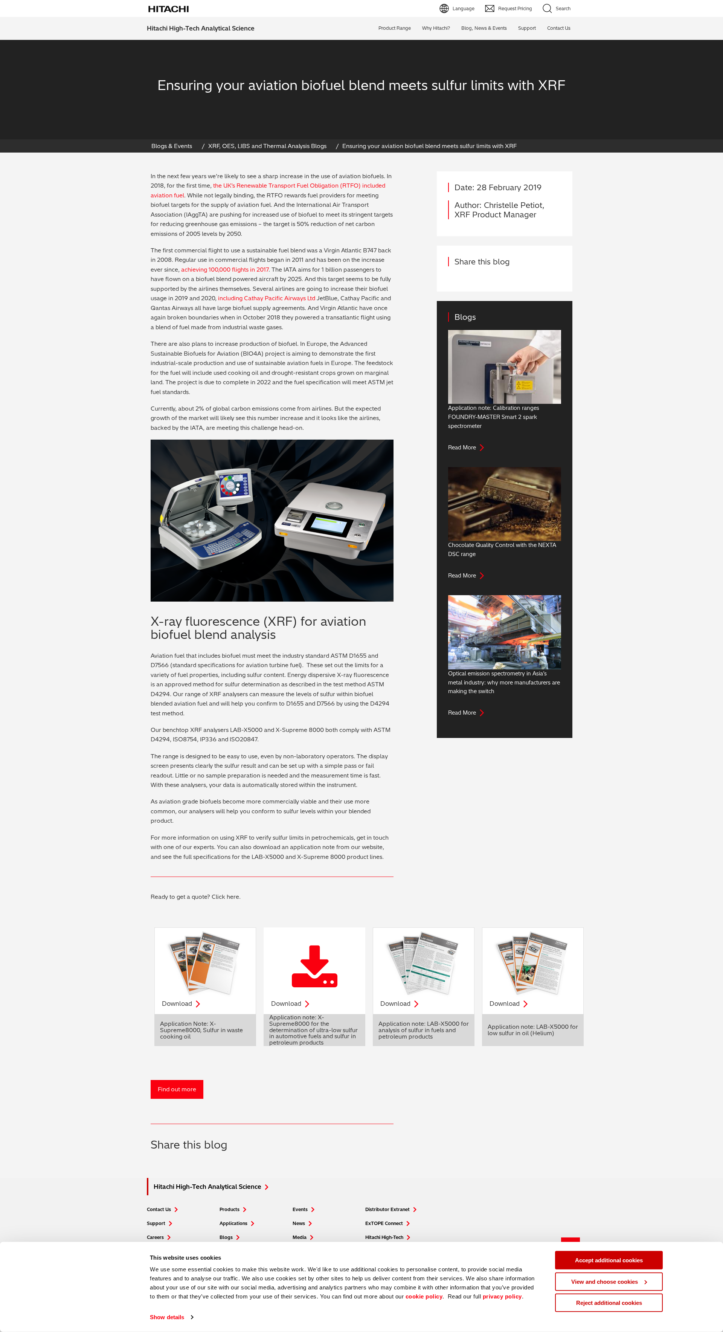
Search (563, 8)
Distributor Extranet (387, 1209)
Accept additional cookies (609, 1260)
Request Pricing (515, 8)
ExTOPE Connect (384, 1223)
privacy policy (502, 1296)
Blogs (226, 1237)
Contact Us (159, 1209)
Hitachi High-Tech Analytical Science (201, 28)
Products (229, 1209)
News (299, 1223)
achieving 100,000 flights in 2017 (224, 269)
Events (300, 1209)
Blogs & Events (171, 146)
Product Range (394, 28)
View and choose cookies (604, 1281)
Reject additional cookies (609, 1303)
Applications (233, 1223)
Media (300, 1237)
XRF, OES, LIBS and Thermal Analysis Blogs (267, 146)
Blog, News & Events (484, 28)
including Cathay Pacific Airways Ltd (266, 298)
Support (527, 28)
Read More (462, 447)
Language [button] (463, 8)
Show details (167, 1317)
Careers (155, 1237)
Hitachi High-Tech (384, 1237)
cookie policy (424, 1296)
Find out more (177, 1089)
